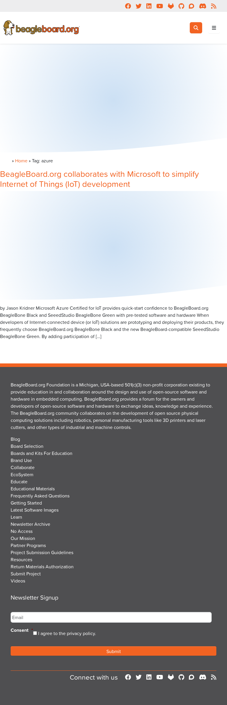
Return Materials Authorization (42, 566)
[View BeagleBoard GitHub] (181, 677)
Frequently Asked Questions (40, 495)
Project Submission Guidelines (42, 552)
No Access (22, 531)
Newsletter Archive (30, 524)
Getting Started (26, 503)
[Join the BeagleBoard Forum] (191, 677)
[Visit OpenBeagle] (171, 677)
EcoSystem (22, 474)
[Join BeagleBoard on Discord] (202, 677)
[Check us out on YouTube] (159, 677)
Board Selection (27, 446)
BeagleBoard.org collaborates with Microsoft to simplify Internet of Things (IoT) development (99, 179)
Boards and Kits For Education (41, 453)
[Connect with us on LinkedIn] (149, 677)
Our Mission (23, 538)
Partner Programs (28, 545)
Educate (19, 481)
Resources (21, 559)
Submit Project (26, 573)
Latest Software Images (35, 510)
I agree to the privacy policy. (67, 633)
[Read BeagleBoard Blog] (213, 677)
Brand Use (21, 460)
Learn (16, 517)
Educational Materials (33, 488)
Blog (15, 439)
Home (21, 160)
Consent (22, 630)
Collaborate (23, 467)
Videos (18, 580)
